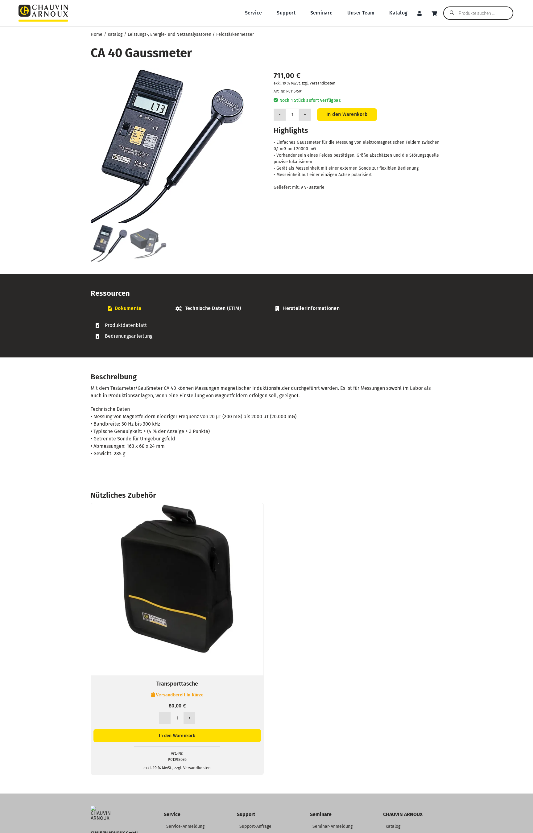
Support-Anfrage (255, 826)
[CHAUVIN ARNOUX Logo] (43, 7)
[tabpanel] (266, 330)
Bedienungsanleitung (128, 336)
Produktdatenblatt (126, 325)
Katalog (393, 826)
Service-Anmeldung (185, 826)
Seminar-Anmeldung (332, 826)
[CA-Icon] (102, 808)
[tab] (125, 308)
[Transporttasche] (177, 506)
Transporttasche (177, 683)
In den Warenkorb (347, 114)
